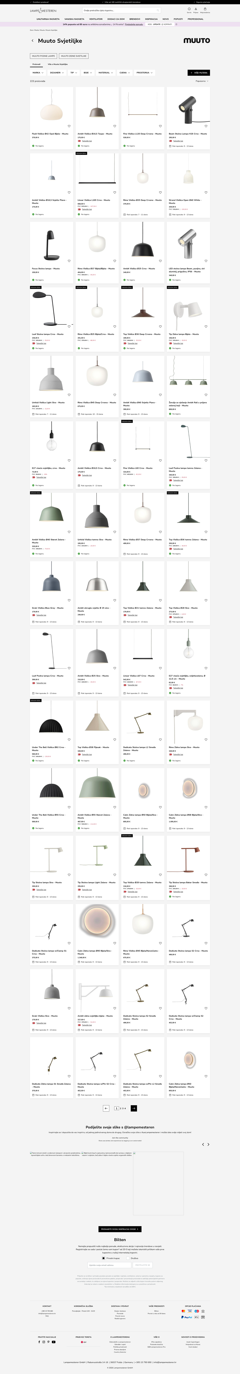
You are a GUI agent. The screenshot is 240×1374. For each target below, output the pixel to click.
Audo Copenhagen (193, 1342)
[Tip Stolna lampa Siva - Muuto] (51, 868)
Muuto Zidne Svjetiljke (73, 56)
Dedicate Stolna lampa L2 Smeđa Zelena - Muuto (139, 749)
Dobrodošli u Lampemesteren (120, 1342)
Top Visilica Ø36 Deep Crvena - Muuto (141, 334)
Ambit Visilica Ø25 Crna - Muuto (139, 268)
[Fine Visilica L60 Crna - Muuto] (142, 455)
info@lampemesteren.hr (47, 1313)
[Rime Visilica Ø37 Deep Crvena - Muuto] (142, 525)
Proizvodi (36, 64)
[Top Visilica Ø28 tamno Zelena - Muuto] (142, 868)
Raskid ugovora (120, 1318)
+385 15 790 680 (47, 1311)
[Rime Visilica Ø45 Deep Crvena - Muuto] (97, 386)
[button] (69, 126)
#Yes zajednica (156, 1342)
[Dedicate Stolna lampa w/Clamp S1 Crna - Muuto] (51, 934)
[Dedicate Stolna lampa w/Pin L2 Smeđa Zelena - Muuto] (142, 1067)
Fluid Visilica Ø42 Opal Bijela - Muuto (50, 133)
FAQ (47, 1316)
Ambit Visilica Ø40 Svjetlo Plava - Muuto (139, 404)
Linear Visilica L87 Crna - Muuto (138, 675)
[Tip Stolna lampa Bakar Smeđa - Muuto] (188, 868)
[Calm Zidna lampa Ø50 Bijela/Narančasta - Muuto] (188, 1067)
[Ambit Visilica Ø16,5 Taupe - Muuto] (97, 118)
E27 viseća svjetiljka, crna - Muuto (48, 468)
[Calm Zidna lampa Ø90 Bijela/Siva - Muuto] (97, 934)
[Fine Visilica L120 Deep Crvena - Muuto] (142, 118)
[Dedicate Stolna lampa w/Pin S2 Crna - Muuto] (97, 1067)
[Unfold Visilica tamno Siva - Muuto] (97, 525)
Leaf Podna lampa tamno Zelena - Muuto (185, 469)
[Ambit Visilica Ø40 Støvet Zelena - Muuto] (51, 525)
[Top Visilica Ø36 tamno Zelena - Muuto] (188, 525)
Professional (195, 19)
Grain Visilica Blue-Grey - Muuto (48, 608)
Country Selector (120, 1352)
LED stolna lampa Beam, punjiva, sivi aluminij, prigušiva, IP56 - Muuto (187, 270)
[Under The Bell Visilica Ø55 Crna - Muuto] (51, 800)
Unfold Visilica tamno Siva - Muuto (95, 539)
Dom (31, 30)
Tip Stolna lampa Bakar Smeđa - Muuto (188, 882)
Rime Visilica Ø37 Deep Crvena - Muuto (142, 539)
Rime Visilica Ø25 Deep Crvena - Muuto (142, 200)
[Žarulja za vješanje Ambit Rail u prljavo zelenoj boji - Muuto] (188, 386)
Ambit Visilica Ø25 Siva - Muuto (93, 675)
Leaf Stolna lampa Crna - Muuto (48, 334)
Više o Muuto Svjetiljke (58, 64)
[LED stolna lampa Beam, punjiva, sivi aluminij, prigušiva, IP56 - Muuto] (188, 252)
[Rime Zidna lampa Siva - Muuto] (188, 732)
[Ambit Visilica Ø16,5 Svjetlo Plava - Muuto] (51, 185)
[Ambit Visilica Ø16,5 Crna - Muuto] (97, 455)
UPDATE (160, 24)
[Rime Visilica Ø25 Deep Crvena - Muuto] (142, 185)
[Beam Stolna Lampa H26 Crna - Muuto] (188, 118)
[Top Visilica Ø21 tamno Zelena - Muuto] (142, 593)
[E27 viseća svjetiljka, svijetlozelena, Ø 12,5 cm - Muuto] (188, 662)
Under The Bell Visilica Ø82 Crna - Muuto (48, 749)
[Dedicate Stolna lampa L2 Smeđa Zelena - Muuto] (142, 732)
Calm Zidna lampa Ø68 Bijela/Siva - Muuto (186, 816)
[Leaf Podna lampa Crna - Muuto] (51, 662)
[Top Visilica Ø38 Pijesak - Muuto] (97, 732)
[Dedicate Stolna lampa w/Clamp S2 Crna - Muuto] (188, 1001)
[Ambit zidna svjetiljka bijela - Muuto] (97, 1001)
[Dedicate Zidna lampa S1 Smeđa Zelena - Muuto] (51, 1067)
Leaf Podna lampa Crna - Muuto (47, 675)
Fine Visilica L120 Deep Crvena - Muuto (142, 133)
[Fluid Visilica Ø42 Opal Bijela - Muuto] (51, 118)
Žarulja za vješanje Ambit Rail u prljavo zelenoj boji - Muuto (188, 404)
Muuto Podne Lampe (43, 56)
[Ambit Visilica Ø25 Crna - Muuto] (142, 252)
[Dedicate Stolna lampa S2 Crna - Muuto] (188, 934)
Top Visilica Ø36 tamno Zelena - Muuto (188, 539)
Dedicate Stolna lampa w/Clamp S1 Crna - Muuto (49, 952)
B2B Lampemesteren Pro (157, 1347)
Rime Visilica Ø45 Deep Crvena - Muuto (97, 402)
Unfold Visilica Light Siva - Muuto (48, 402)
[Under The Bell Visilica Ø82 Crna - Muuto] (51, 732)
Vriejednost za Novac (193, 1344)
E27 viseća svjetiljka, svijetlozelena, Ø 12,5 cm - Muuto (187, 677)
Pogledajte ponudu (134, 24)
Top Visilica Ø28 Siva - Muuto (183, 608)
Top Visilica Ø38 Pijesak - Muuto (93, 747)
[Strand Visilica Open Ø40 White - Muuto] (188, 185)
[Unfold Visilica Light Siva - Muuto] (51, 386)
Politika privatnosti (120, 1347)
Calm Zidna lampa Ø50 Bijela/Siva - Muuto (140, 816)
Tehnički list (87, 141)
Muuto (42, 30)
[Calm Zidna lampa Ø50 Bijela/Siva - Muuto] (142, 800)
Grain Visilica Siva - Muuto (45, 1015)
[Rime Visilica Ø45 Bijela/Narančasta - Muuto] (142, 934)
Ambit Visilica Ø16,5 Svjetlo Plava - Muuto (49, 201)
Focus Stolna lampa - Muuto (46, 268)
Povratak (120, 1313)
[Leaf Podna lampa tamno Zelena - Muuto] (188, 455)
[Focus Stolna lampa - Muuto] (51, 252)
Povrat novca (120, 1316)
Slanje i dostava (120, 1311)
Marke (36, 30)
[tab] (38, 73)
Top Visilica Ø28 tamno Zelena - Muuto (142, 882)
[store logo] (43, 10)
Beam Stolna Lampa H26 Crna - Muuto (188, 133)
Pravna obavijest (120, 1349)
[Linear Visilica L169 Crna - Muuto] (97, 185)
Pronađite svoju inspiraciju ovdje (118, 1229)
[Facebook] (39, 1342)
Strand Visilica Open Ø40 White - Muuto (185, 201)
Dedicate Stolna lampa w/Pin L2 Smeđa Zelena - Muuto (142, 1085)
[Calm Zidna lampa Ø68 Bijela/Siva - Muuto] (188, 800)
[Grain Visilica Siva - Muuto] (51, 1001)
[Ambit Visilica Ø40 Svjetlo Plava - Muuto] (142, 386)
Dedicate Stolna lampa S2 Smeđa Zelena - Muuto (139, 1017)
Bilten (156, 1311)
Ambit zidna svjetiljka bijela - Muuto (95, 1015)
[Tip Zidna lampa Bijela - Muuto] (188, 319)
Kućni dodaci (193, 1347)
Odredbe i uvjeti (120, 1344)
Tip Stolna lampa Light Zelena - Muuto (97, 882)
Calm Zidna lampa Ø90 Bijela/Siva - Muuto (95, 952)
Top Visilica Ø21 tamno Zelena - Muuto (142, 608)
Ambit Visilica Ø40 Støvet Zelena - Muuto (49, 541)
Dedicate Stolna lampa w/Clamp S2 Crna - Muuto (186, 1017)
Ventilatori (95, 19)
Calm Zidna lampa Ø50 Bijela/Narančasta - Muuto (181, 1085)
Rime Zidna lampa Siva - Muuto (184, 747)
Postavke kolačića (156, 1344)
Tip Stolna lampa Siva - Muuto (47, 882)
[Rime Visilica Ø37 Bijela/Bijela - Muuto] (97, 252)
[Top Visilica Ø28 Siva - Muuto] (188, 593)
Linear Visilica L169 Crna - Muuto (94, 200)
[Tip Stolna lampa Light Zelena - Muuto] (97, 868)
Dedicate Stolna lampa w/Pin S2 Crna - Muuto (97, 1085)
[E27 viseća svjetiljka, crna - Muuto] (51, 455)
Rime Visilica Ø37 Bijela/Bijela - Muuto (96, 268)
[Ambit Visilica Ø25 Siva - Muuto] (97, 662)
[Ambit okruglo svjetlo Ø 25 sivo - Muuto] (97, 593)
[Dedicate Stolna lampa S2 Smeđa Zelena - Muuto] (142, 1001)
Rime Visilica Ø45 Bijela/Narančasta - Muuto (141, 952)
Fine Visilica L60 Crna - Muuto (137, 468)
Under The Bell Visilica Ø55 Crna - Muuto (48, 816)
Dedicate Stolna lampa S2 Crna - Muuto (188, 950)
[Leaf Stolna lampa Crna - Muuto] (51, 319)
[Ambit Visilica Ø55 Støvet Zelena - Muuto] (97, 800)
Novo (166, 19)
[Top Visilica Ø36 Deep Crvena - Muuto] (142, 319)
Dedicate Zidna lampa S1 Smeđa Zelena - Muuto (51, 1085)
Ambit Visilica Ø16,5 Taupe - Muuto (95, 133)
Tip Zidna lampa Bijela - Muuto (184, 334)
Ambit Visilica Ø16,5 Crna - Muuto (94, 468)
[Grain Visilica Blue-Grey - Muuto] (51, 593)
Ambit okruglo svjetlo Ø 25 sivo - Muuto (94, 609)
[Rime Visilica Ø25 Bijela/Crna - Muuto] (97, 319)
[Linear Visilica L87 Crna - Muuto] (142, 662)
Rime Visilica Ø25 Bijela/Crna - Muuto (96, 334)
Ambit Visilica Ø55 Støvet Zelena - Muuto (94, 816)
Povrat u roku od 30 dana (156, 1313)
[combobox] (121, 10)
